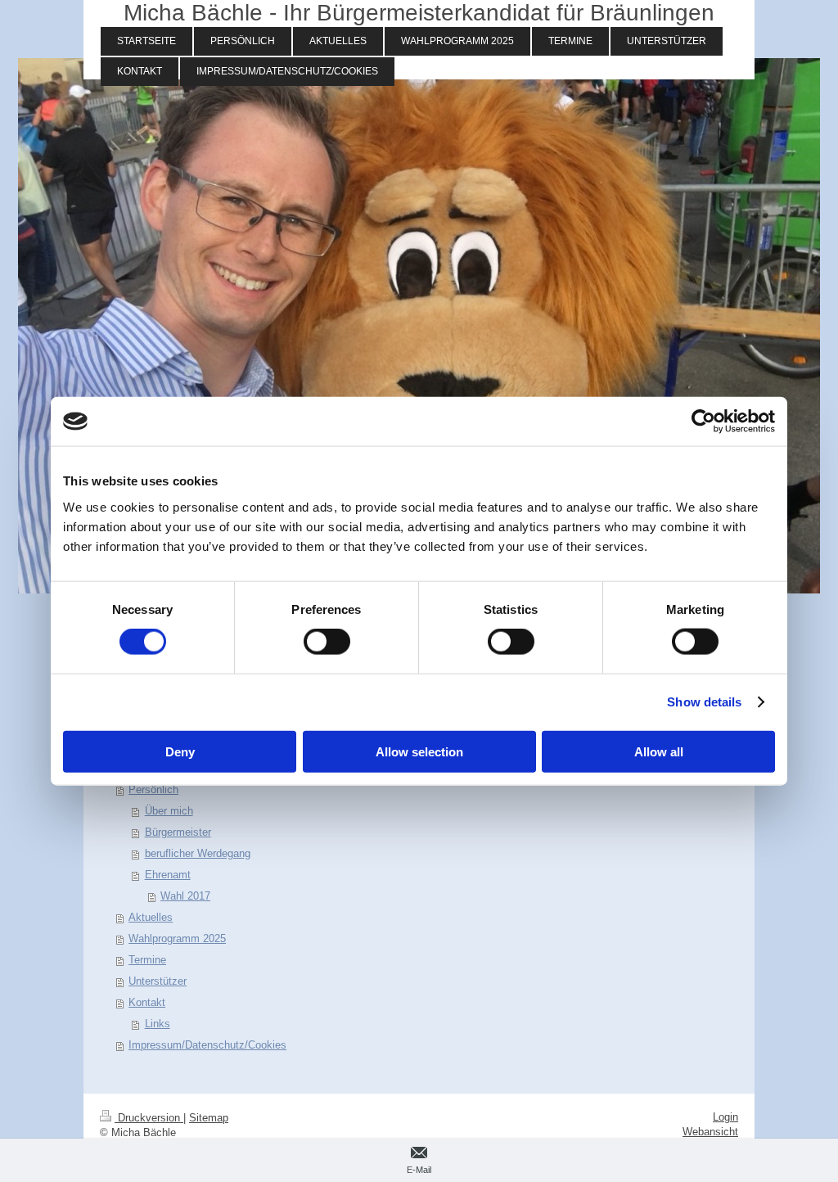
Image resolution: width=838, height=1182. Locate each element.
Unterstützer (157, 981)
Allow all (658, 751)
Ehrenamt (168, 874)
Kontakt (146, 1002)
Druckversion (149, 1118)
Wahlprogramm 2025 (177, 938)
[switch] (327, 642)
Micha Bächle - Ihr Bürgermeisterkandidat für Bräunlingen (419, 12)
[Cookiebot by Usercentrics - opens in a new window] (703, 421)
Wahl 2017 (185, 896)
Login (725, 1117)
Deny (180, 751)
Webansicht (710, 1132)
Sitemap (208, 1118)
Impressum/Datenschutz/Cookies (207, 1045)
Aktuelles (150, 917)
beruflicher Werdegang (197, 853)
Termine (147, 960)
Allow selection (419, 751)
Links (157, 1023)
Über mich (169, 811)
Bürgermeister (178, 832)
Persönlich (153, 789)
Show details (704, 702)
